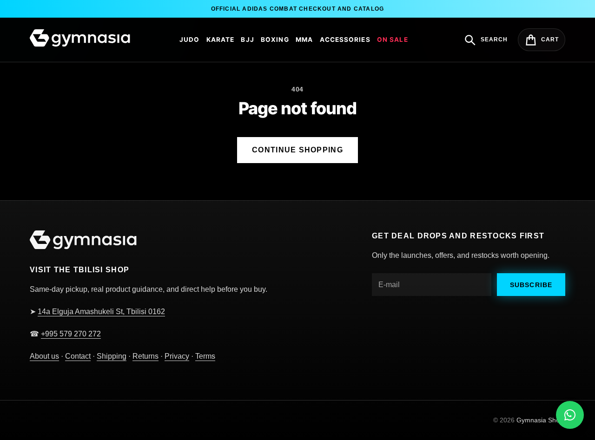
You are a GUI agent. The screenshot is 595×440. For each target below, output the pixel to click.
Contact (78, 356)
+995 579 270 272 (71, 334)
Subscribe (531, 285)
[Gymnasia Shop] (80, 38)
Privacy (177, 356)
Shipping (111, 356)
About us (44, 356)
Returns (145, 356)
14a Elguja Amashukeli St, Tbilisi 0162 (101, 311)
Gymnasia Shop (539, 420)
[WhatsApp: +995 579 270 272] (570, 415)
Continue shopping (297, 150)
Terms (205, 356)
